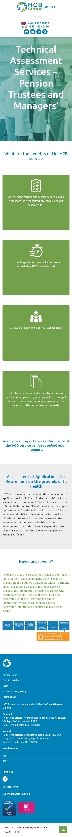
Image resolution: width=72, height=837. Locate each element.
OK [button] (63, 829)
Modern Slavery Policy (14, 691)
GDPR (6, 686)
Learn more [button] (12, 831)
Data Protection (11, 680)
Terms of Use (10, 696)
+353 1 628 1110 (38, 26)
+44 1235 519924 (38, 23)
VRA (5, 755)
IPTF (5, 761)
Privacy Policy (10, 675)
